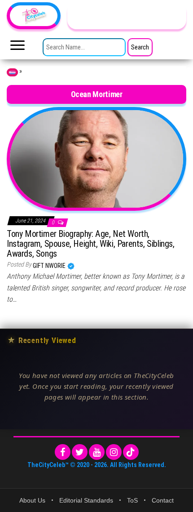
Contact (163, 500)
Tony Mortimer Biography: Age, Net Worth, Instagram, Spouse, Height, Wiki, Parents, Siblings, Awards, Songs (91, 243)
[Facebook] (62, 452)
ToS (132, 500)
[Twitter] (80, 452)
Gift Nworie (50, 265)
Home (12, 72)
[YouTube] (97, 452)
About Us (32, 500)
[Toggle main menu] (17, 47)
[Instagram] (114, 452)
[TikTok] (131, 452)
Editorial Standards (86, 500)
